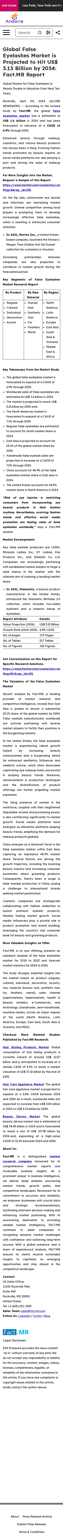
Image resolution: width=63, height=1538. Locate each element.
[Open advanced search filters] (48, 33)
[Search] (40, 33)
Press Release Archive (37, 1516)
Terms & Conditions (31, 1532)
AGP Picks (9, 5)
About (15, 1516)
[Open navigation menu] (6, 32)
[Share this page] (57, 32)
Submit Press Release (31, 1524)
